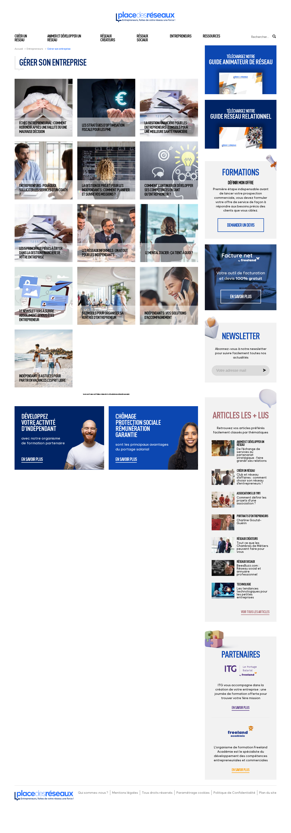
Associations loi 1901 (248, 493)
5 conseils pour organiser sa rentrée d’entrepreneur (102, 315)
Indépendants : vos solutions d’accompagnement (165, 315)
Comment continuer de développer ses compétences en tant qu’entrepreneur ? (168, 190)
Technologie (244, 584)
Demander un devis (240, 225)
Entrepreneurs (180, 36)
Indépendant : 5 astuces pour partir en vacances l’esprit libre (42, 378)
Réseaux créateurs (107, 38)
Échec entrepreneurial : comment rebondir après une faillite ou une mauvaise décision (43, 127)
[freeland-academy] (241, 735)
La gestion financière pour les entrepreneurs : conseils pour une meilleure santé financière (166, 127)
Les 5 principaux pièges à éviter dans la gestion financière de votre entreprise (40, 252)
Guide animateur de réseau (241, 59)
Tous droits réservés (157, 792)
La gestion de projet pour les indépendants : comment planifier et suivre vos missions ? (106, 190)
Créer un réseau (21, 38)
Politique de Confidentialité (234, 792)
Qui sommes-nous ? (93, 792)
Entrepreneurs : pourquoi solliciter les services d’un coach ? (43, 190)
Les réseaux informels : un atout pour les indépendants (105, 252)
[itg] (241, 674)
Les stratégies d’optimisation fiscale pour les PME (103, 127)
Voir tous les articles (255, 612)
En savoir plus (32, 459)
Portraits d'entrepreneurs (252, 516)
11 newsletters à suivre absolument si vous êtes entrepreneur (36, 315)
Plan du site (267, 792)
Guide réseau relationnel (240, 114)
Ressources (211, 36)
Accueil (19, 48)
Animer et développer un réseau (64, 38)
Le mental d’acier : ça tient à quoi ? (169, 252)
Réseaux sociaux (142, 38)
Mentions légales (125, 792)
